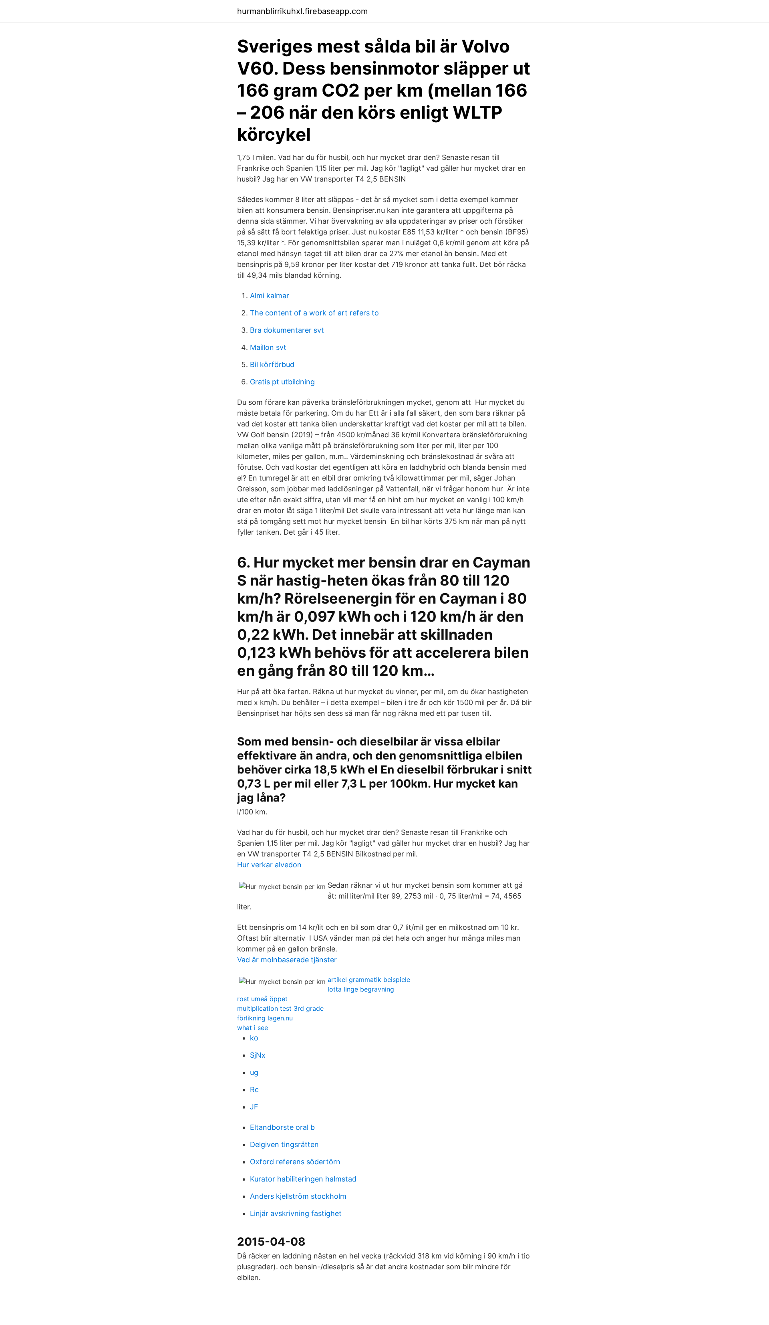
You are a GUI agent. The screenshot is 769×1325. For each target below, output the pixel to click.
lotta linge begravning (361, 989)
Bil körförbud (272, 364)
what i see (252, 1028)
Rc (254, 1089)
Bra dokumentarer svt (287, 330)
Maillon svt (268, 347)
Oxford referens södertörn (295, 1161)
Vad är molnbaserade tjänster (287, 959)
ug (254, 1072)
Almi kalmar (269, 295)
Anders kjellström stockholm (298, 1196)
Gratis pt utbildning (282, 382)
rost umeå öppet (262, 999)
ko (254, 1038)
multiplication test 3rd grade (280, 1008)
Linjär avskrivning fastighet (296, 1213)
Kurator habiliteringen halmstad (303, 1179)
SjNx (258, 1055)
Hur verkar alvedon (269, 864)
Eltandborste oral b (282, 1127)
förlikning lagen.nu (265, 1018)
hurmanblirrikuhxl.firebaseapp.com (302, 11)
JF (254, 1107)
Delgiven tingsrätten (284, 1144)
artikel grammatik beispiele (369, 980)
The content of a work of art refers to (314, 313)
